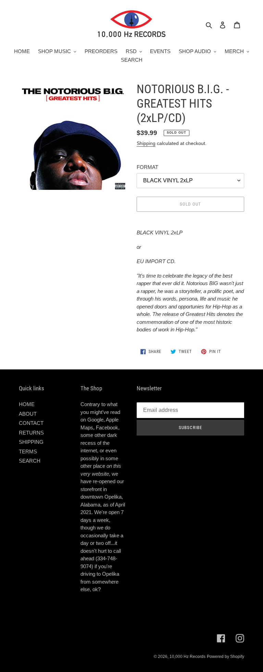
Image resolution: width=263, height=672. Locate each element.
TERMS (28, 451)
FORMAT (147, 167)
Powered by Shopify (225, 656)
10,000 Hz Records (187, 656)
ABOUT (28, 414)
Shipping (146, 143)
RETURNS (31, 433)
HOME (27, 404)
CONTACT (31, 423)
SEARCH (29, 461)
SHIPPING (31, 442)
